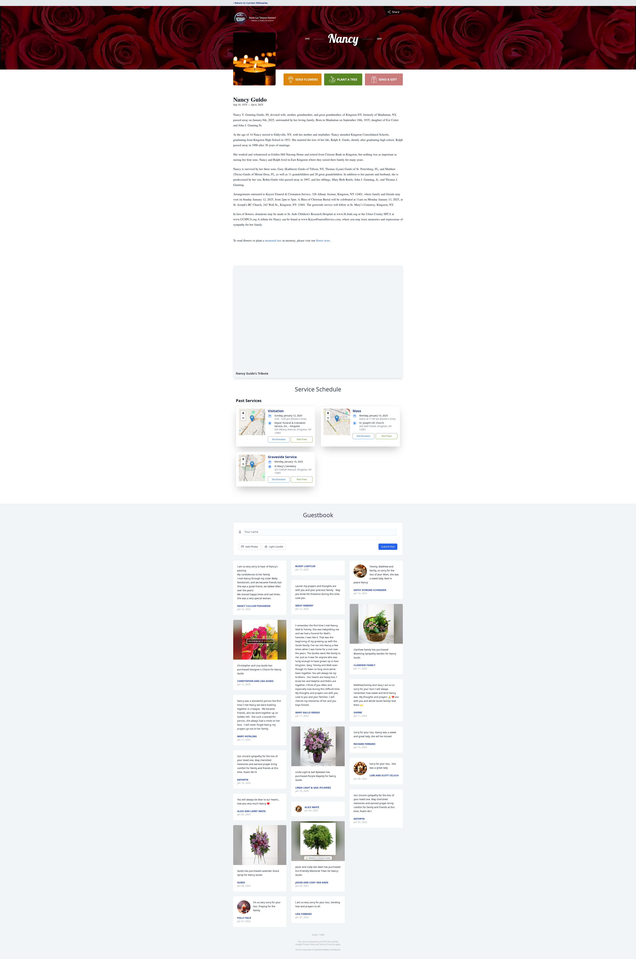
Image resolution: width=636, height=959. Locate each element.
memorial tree (273, 240)
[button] (252, 418)
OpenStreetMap (321, 949)
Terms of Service (327, 944)
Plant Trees (302, 439)
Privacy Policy (308, 944)
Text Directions (279, 439)
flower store (323, 240)
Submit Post (388, 546)
